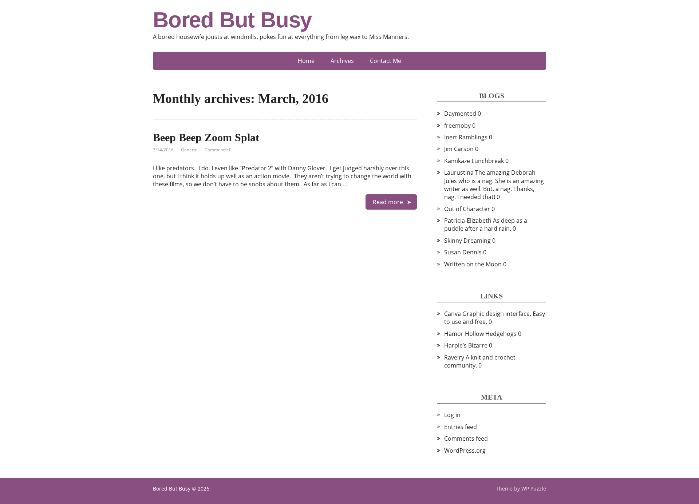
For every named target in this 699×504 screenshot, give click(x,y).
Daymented (460, 114)
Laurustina (459, 172)
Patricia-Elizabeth (467, 221)
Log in (452, 415)
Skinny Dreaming (467, 241)
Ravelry (454, 357)
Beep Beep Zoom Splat (206, 137)
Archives (342, 61)
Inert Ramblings (465, 137)
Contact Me (385, 61)
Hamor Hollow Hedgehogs (480, 334)
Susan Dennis (463, 252)
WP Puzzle (533, 488)
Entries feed (460, 427)
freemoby (457, 126)
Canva (452, 314)
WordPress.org (465, 451)
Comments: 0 (218, 150)
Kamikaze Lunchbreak (474, 161)
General (189, 150)
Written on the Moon (473, 264)
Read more (388, 202)
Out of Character (467, 209)
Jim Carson (459, 149)
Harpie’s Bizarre (465, 345)
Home (306, 61)
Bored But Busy (232, 20)
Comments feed (466, 438)
